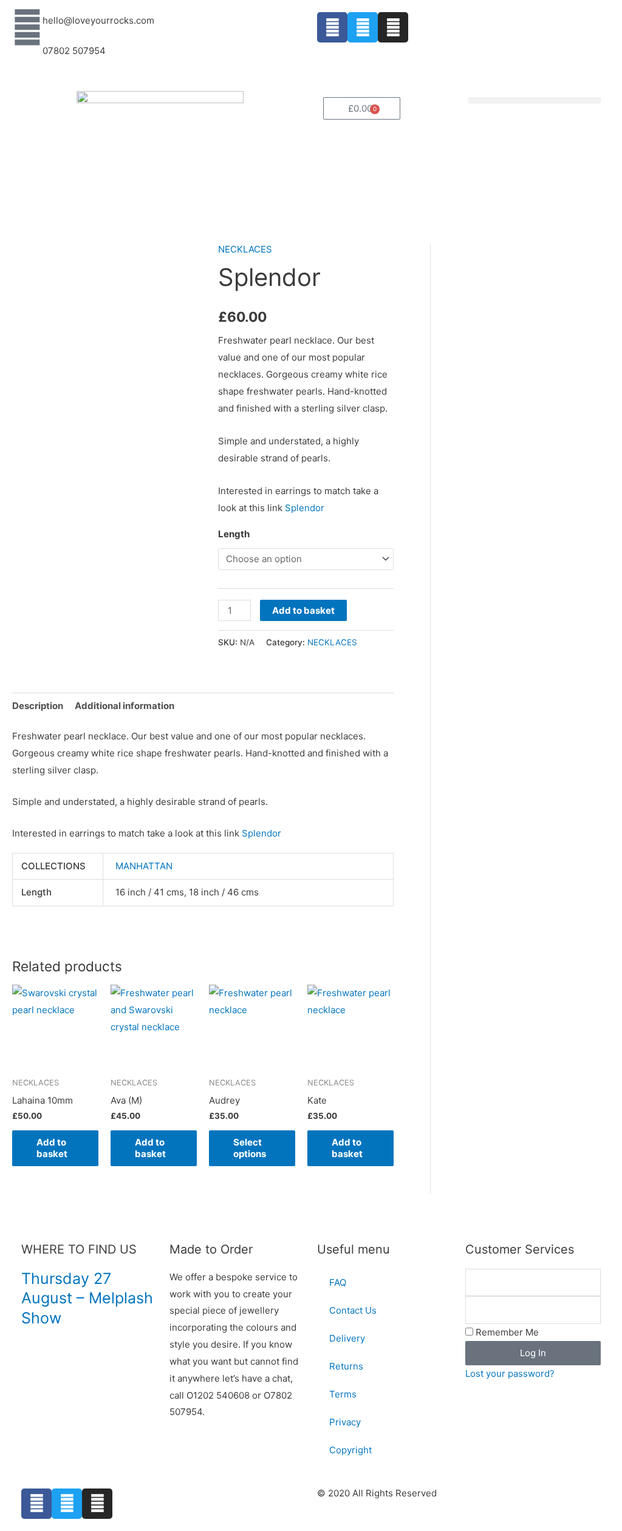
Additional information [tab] (124, 705)
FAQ (337, 1282)
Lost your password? (510, 1373)
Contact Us (353, 1310)
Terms (343, 1394)
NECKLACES (245, 249)
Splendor (304, 508)
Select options (249, 1148)
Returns (346, 1366)
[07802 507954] (27, 57)
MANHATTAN (144, 866)
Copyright (350, 1450)
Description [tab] (37, 705)
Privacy (345, 1422)
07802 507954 (74, 50)
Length (234, 534)
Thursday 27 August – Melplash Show (87, 1298)
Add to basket (303, 610)
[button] (534, 100)
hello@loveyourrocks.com (98, 20)
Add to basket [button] (51, 1148)
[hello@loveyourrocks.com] (27, 27)
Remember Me (506, 1332)
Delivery (347, 1338)
